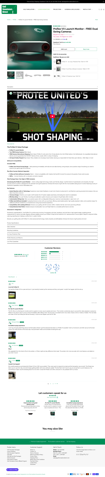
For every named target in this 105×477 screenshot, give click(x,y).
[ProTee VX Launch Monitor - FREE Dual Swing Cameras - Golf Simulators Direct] (29, 47)
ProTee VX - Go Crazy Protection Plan (71, 61)
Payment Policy (34, 461)
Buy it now (86, 49)
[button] (56, 26)
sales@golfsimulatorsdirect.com (61, 457)
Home (8, 19)
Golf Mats (9, 454)
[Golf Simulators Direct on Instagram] (80, 454)
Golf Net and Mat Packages (14, 456)
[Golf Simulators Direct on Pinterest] (84, 454)
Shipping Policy (34, 457)
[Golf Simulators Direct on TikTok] (86, 454)
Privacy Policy (33, 456)
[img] (11, 281)
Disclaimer (33, 464)
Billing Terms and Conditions (37, 459)
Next (96, 19)
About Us (32, 449)
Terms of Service (34, 453)
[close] (103, 1)
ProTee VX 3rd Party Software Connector (72, 69)
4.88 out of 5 (25, 254)
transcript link (10, 144)
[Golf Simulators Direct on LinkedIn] (82, 454)
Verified (52, 272)
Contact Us (33, 451)
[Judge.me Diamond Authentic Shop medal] (49, 267)
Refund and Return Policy (36, 454)
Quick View (58, 63)
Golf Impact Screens (12, 459)
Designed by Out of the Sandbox (28, 474)
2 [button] (50, 383)
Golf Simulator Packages (13, 449)
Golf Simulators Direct (15, 474)
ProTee (14, 19)
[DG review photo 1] (12, 295)
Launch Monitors (44, 9)
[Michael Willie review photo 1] (12, 335)
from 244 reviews (51, 397)
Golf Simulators (28, 9)
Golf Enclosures (11, 457)
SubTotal (56, 57)
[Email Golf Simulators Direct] (77, 454)
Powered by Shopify (40, 474)
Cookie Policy (33, 462)
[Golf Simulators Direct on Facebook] (78, 454)
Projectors (57, 9)
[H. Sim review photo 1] (12, 375)
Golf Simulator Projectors (13, 453)
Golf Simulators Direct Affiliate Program (17, 461)
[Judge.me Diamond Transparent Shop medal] (56, 267)
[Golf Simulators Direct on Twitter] (87, 454)
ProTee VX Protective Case (68, 76)
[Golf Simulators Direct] (9, 9)
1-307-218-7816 (60, 449)
